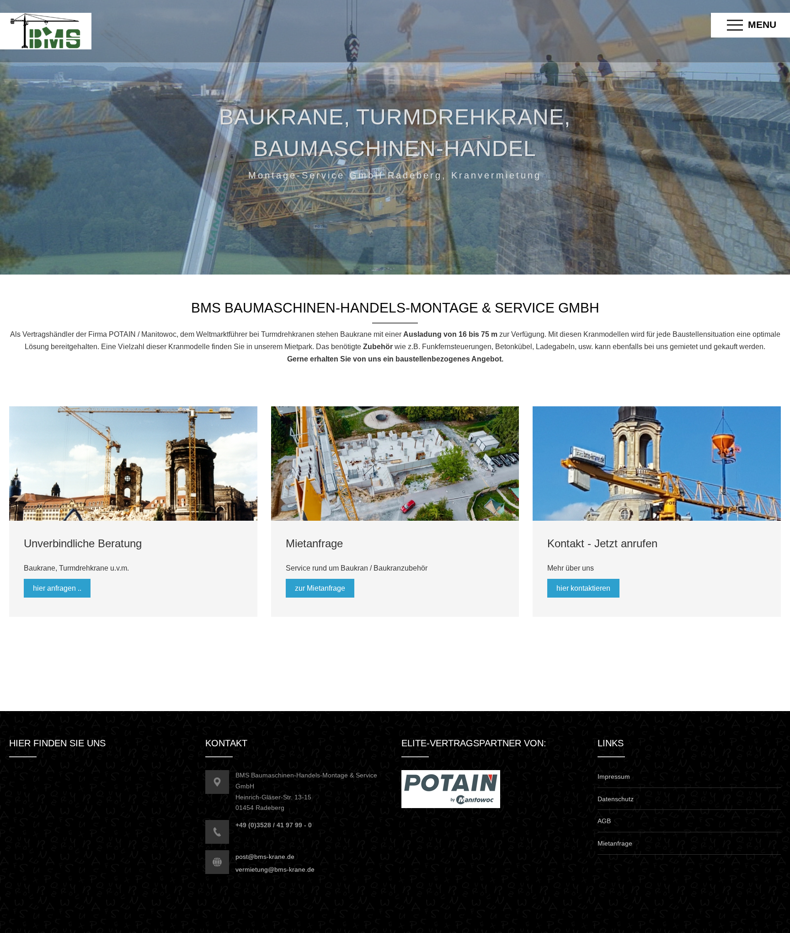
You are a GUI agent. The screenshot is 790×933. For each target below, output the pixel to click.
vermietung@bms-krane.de (275, 869)
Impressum (614, 776)
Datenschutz (616, 799)
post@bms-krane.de (264, 856)
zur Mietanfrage (320, 588)
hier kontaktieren (583, 588)
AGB (604, 821)
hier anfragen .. (57, 588)
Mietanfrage (615, 843)
